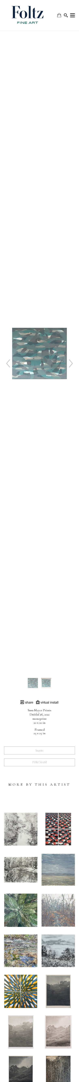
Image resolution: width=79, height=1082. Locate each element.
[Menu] (72, 15)
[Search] (66, 15)
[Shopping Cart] (59, 15)
